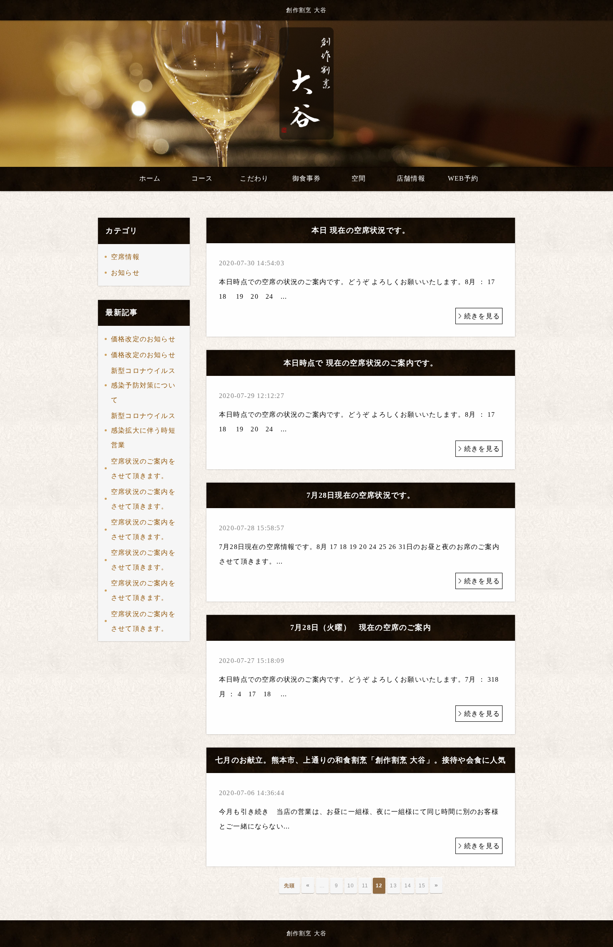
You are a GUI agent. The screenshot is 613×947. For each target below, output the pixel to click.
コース (202, 178)
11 (365, 885)
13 (393, 885)
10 (350, 885)
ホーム (150, 178)
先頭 (289, 885)
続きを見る (482, 316)
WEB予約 (463, 178)
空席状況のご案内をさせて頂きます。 (143, 468)
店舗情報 (411, 178)
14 (407, 885)
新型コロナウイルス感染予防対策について (143, 385)
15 (422, 885)
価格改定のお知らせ (143, 339)
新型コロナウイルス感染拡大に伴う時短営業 (143, 430)
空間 (359, 178)
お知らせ (125, 272)
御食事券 (306, 178)
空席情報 (125, 256)
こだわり (254, 178)
